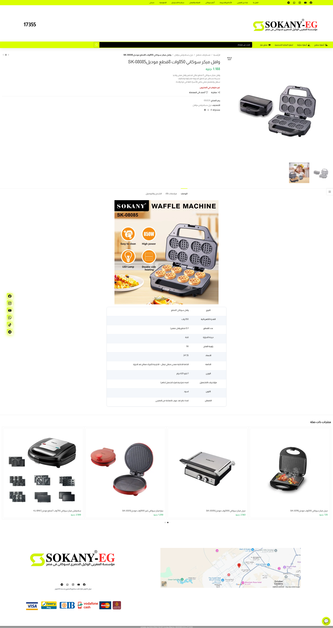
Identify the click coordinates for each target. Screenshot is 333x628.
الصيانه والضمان (194, 3)
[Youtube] (305, 2)
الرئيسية (216, 55)
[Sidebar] (329, 191)
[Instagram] (299, 2)
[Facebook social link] (211, 110)
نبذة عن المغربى (242, 3)
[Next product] (3, 55)
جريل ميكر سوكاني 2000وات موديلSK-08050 (225, 511)
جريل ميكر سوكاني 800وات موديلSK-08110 (309, 511)
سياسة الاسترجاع (178, 3)
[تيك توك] (10, 325)
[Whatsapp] (294, 2)
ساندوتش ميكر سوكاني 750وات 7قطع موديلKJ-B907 (57, 511)
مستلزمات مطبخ (203, 55)
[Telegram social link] (205, 110)
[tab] (184, 192)
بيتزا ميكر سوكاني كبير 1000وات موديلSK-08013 (142, 511)
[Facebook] (310, 2)
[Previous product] (8, 55)
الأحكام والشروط (226, 3)
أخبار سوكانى (209, 3)
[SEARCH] (96, 45)
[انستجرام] (10, 303)
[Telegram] (288, 2)
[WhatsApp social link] (208, 110)
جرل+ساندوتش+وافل (183, 55)
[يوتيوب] (10, 310)
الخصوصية (162, 3)
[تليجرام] (10, 332)
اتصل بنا (255, 3)
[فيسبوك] (10, 296)
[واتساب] (10, 317)
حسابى (151, 3)
